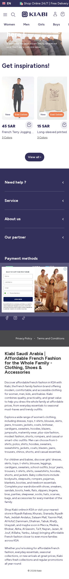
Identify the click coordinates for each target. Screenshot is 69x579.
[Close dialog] (65, 268)
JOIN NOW (18, 299)
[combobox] (6, 293)
